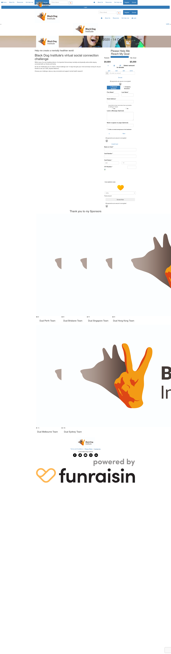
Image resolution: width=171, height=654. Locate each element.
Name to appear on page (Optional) (117, 123)
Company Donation (127, 87)
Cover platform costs (110, 182)
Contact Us (97, 449)
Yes (114, 108)
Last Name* (125, 92)
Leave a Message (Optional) (115, 111)
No (127, 108)
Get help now (118, 2)
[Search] (119, 12)
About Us (100, 2)
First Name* (110, 92)
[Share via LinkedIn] (100, 46)
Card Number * (108, 153)
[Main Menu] (0, 24)
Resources (109, 2)
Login (134, 18)
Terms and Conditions (77, 449)
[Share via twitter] (97, 46)
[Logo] (43, 4)
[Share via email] (98, 46)
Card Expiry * (108, 160)
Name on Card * (109, 147)
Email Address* (111, 99)
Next (124, 133)
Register (127, 2)
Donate (134, 2)
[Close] (170, 24)
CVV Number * (108, 167)
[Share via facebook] (95, 46)
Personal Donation (114, 87)
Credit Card (115, 144)
